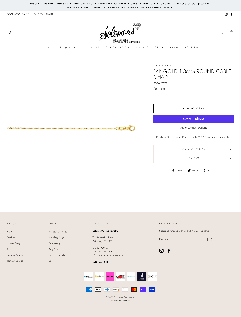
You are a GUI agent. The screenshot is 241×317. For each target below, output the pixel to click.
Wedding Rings (56, 237)
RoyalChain (162, 65)
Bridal (47, 47)
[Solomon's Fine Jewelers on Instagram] (161, 251)
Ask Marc (192, 47)
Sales (159, 47)
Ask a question (193, 149)
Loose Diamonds (57, 255)
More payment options (193, 128)
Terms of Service (15, 261)
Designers (91, 47)
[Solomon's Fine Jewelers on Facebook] (169, 251)
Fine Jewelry (67, 47)
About (174, 47)
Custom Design (117, 47)
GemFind (126, 300)
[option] (120, 6)
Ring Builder (55, 249)
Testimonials (12, 249)
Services (142, 47)
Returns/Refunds (15, 255)
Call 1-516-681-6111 (43, 14)
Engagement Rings (58, 231)
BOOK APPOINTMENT (18, 14)
